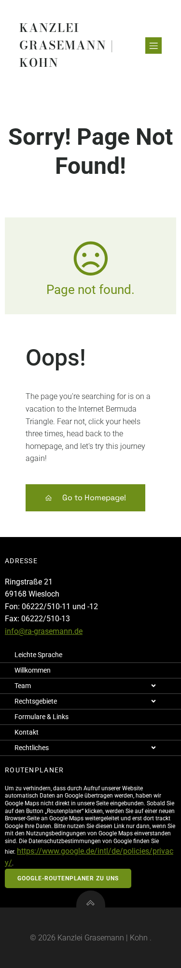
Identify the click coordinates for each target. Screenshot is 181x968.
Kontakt (26, 732)
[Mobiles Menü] (153, 45)
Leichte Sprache (38, 655)
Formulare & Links (41, 717)
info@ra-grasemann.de (44, 631)
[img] (153, 685)
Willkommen (32, 670)
